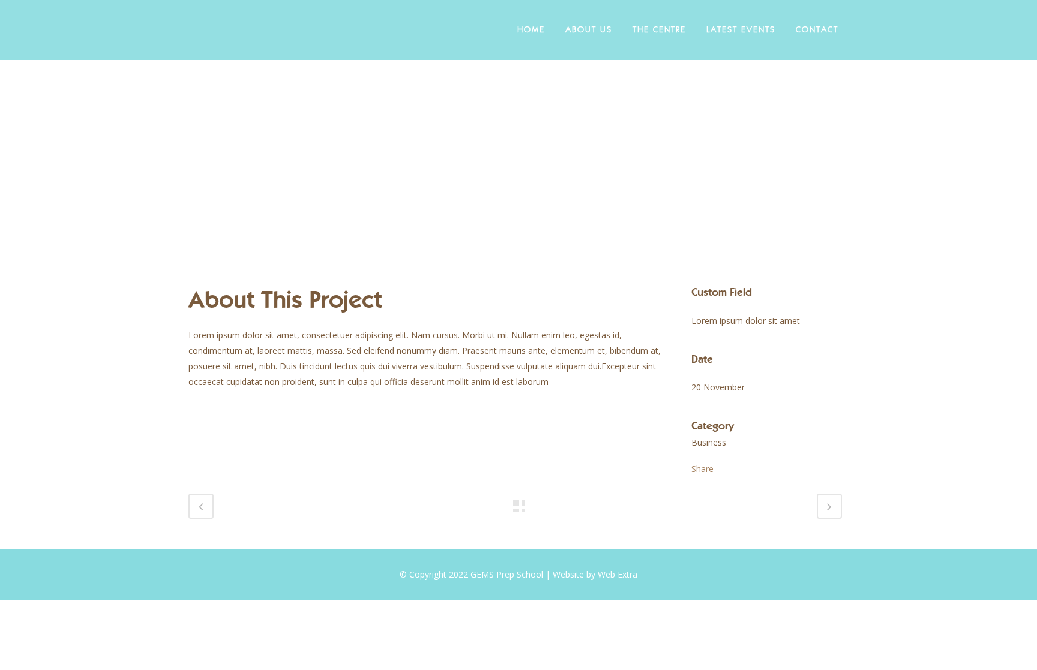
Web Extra (617, 574)
